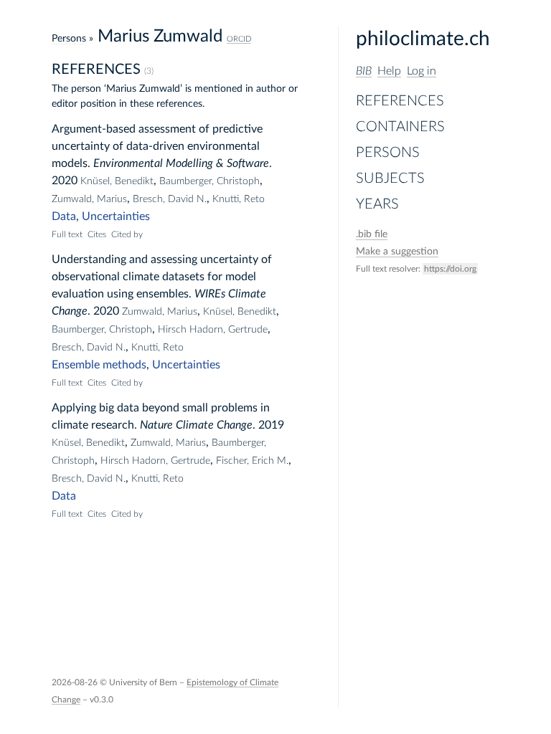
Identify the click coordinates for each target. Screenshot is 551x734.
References (400, 101)
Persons (388, 153)
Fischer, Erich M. (252, 461)
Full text (67, 234)
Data (64, 216)
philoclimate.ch (423, 39)
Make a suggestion (397, 252)
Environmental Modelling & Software (181, 163)
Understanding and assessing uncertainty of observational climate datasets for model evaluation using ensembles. (162, 277)
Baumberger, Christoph (209, 181)
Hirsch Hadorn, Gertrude (213, 330)
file (371, 234)
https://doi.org (450, 268)
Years (377, 204)
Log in (421, 71)
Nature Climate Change (196, 425)
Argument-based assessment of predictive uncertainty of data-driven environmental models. (157, 146)
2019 (271, 425)
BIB (364, 71)
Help (389, 71)
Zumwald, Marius (89, 199)
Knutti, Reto (238, 199)
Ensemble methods (99, 365)
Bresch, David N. (170, 199)
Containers (400, 127)
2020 (64, 180)
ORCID (239, 39)
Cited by (127, 234)
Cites (97, 234)
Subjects (390, 178)
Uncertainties (116, 216)
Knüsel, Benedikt (117, 181)
